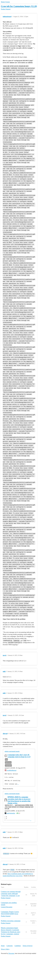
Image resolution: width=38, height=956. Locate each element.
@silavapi (6, 853)
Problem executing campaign (10, 921)
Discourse (11, 953)
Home (3, 945)
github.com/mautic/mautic (12, 751)
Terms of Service (27, 945)
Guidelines (17, 945)
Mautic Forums (5, 2)
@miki (12, 869)
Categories (9, 945)
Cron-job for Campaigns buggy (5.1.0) (19, 6)
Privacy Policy (5, 949)
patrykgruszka (10, 813)
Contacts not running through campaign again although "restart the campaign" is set (11, 893)
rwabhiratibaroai (11, 770)
